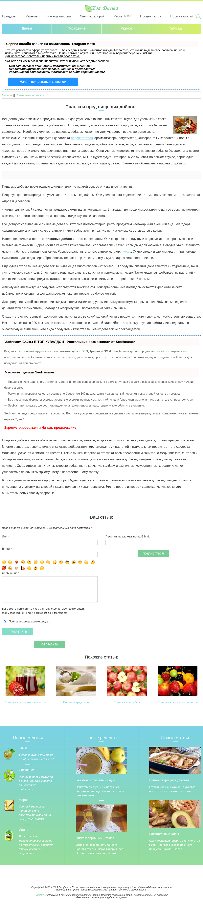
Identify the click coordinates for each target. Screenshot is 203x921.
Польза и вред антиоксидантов (178, 702)
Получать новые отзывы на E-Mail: (127, 536)
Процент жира (150, 16)
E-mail (6, 548)
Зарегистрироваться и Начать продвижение (40, 427)
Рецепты (32, 16)
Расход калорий (59, 16)
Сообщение (10, 573)
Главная (7, 95)
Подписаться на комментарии (29, 621)
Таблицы (176, 28)
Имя (5, 536)
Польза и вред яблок (127, 702)
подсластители (82, 138)
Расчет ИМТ (122, 16)
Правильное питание (30, 95)
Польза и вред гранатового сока (25, 702)
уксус (127, 251)
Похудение (77, 28)
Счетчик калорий (92, 16)
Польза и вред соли (76, 702)
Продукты (9, 16)
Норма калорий (181, 16)
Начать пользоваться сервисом (43, 81)
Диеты (27, 28)
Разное (126, 28)
